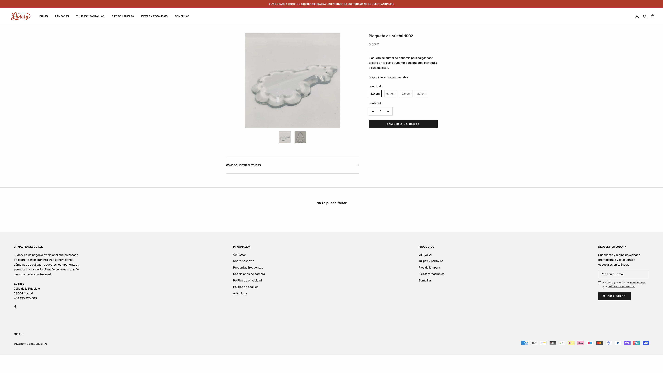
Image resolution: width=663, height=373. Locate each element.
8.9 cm (421, 93)
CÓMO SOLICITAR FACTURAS (243, 165)
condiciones (638, 282)
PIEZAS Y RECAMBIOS (154, 16)
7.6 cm (406, 93)
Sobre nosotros (243, 261)
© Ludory (19, 343)
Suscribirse (614, 296)
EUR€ (17, 334)
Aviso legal (240, 293)
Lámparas (425, 254)
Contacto (239, 254)
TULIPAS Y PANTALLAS (90, 16)
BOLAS (43, 16)
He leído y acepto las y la (624, 284)
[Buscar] (645, 16)
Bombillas (425, 280)
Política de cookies (245, 287)
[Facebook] (15, 306)
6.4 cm (390, 93)
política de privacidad (621, 286)
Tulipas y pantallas (431, 261)
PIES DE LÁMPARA (123, 16)
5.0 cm (375, 93)
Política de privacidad (247, 280)
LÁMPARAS (62, 16)
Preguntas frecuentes (248, 267)
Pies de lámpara (429, 267)
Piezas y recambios (432, 274)
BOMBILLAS (182, 16)
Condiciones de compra (249, 274)
